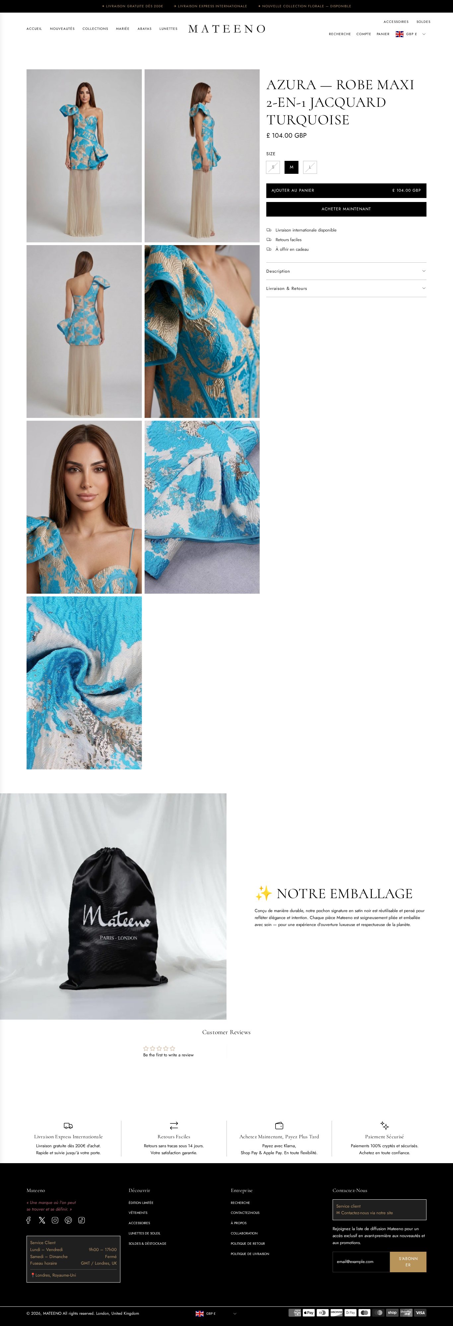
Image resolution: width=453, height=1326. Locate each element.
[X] (42, 1220)
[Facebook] (28, 1220)
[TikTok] (82, 1220)
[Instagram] (55, 1220)
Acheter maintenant (346, 209)
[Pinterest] (68, 1220)
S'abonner (408, 1262)
